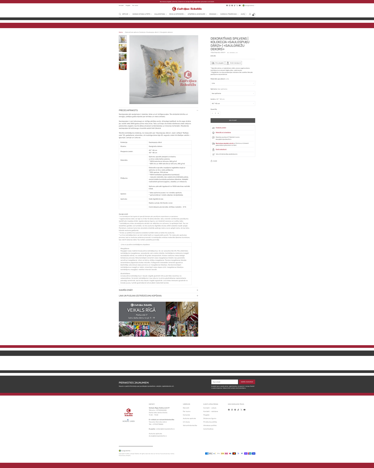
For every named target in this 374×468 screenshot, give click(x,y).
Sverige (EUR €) (249, 5)
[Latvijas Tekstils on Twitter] (237, 5)
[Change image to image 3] (123, 57)
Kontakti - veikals (209, 408)
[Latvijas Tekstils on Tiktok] (235, 5)
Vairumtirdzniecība (190, 425)
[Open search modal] (120, 14)
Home (121, 32)
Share (215, 161)
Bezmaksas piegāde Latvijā (225, 143)
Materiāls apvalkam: (220, 79)
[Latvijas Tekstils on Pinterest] (232, 5)
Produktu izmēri (221, 128)
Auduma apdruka (189, 418)
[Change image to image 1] (123, 39)
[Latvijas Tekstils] (187, 9)
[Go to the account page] (250, 14)
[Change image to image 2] (123, 48)
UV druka (186, 422)
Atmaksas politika (210, 425)
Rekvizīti (186, 408)
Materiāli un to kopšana (223, 132)
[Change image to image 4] (123, 66)
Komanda (186, 415)
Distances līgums (209, 418)
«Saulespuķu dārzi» (218, 52)
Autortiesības (208, 429)
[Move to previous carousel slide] (249, 363)
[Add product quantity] (218, 113)
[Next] (246, 14)
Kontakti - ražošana (210, 411)
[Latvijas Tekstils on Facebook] (227, 5)
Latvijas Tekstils (134, 453)
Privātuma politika (210, 422)
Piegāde (206, 415)
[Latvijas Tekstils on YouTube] (240, 5)
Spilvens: (219, 89)
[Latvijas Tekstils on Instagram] (229, 5)
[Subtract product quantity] (212, 113)
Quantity (214, 109)
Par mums (186, 411)
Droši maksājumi (221, 149)
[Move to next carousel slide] (253, 363)
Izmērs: (217, 99)
